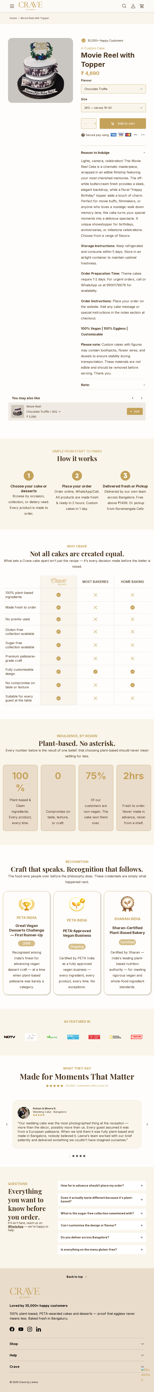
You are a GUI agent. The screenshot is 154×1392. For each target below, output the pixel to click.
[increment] (95, 123)
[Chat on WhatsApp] (146, 1372)
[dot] (70, 1156)
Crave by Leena (28, 1382)
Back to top (75, 1276)
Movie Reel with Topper (35, 18)
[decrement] (85, 123)
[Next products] (141, 398)
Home (13, 18)
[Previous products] (132, 398)
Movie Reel (33, 406)
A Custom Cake (93, 48)
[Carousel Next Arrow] (147, 1124)
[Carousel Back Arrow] (7, 1124)
